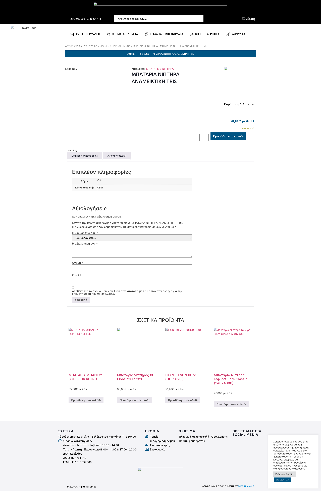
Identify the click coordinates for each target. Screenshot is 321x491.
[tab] (84, 155)
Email (76, 275)
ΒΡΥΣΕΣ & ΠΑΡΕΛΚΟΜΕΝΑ (115, 46)
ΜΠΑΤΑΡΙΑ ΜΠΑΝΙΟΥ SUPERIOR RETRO (85, 377)
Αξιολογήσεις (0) (117, 155)
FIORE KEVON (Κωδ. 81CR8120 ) (181, 377)
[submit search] (201, 18)
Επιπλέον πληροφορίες (84, 155)
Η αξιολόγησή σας (85, 243)
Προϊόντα (144, 54)
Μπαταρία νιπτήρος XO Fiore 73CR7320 (135, 377)
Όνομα (77, 262)
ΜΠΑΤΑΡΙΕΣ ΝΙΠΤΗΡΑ (145, 46)
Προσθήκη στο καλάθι (228, 136)
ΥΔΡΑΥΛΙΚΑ (90, 46)
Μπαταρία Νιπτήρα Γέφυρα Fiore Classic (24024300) (230, 379)
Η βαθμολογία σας (85, 232)
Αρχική (131, 54)
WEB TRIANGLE (246, 486)
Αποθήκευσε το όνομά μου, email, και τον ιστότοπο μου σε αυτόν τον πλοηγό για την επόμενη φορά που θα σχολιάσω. (127, 292)
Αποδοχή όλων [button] (282, 480)
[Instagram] (245, 441)
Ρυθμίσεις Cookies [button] (284, 474)
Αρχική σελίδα (73, 46)
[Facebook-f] (235, 441)
